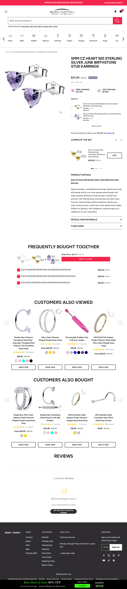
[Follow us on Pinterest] (118, 555)
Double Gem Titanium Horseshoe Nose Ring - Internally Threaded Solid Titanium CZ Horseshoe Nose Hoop (23, 343)
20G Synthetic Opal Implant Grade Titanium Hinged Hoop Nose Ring (76, 418)
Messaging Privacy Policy (84, 579)
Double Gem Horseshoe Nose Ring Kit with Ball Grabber (50, 418)
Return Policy (47, 565)
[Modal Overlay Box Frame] (63, 584)
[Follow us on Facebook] (103, 555)
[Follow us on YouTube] (103, 560)
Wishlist (45, 537)
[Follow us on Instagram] (113, 555)
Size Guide (46, 553)
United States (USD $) (113, 3)
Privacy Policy (67, 579)
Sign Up (116, 547)
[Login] (115, 11)
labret (40, 26)
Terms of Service (53, 579)
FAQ (27, 545)
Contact (29, 537)
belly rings (33, 26)
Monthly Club (47, 541)
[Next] (123, 39)
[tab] (92, 168)
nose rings (25, 26)
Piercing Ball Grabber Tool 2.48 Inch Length (77, 338)
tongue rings (47, 26)
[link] (16, 360)
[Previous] (4, 39)
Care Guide (46, 557)
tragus (55, 26)
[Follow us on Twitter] (108, 555)
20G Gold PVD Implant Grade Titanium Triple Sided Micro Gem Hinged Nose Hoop (104, 341)
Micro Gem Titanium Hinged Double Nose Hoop (50, 338)
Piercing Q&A (31, 553)
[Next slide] (119, 139)
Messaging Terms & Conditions (107, 579)
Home (7, 52)
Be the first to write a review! (63, 511)
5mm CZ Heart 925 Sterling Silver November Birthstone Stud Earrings (96, 153)
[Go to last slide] (114, 139)
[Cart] (121, 11)
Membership (47, 545)
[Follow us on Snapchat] (113, 560)
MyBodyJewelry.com (63, 574)
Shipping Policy (48, 561)
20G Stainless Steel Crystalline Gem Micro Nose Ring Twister (103, 418)
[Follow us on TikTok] (108, 560)
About (28, 541)
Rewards (45, 549)
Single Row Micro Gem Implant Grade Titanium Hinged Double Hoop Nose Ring (23, 419)
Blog (27, 549)
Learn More (86, 110)
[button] (7, 323)
